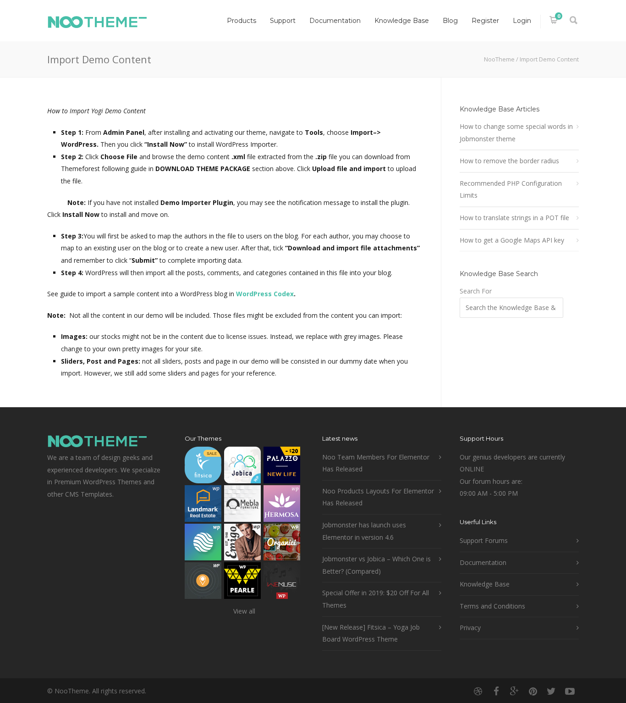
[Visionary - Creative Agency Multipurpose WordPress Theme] (203, 544)
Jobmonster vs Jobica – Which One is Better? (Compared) (376, 565)
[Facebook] (496, 691)
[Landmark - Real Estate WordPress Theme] (203, 505)
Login (522, 21)
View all (244, 611)
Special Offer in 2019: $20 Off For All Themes (375, 598)
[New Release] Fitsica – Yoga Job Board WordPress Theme (371, 633)
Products (241, 21)
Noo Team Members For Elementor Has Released (375, 463)
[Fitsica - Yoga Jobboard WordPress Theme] (203, 467)
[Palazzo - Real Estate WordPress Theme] (282, 467)
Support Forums (484, 540)
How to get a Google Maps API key (512, 240)
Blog (450, 21)
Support (283, 21)
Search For (476, 291)
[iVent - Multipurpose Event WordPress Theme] (203, 582)
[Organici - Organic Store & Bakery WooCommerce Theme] (282, 544)
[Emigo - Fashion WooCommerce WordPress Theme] (242, 544)
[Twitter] (551, 691)
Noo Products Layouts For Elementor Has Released (378, 497)
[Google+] (514, 691)
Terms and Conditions (492, 606)
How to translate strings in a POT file (514, 217)
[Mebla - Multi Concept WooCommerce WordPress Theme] (242, 505)
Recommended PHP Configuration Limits (511, 189)
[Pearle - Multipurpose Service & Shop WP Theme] (242, 582)
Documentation (335, 21)
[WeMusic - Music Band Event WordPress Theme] (282, 582)
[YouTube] (569, 691)
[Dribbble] (478, 691)
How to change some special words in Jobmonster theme (516, 132)
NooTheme (499, 59)
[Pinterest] (533, 691)
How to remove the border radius (509, 160)
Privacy (470, 627)
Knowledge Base (401, 21)
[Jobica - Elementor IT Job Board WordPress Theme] (242, 467)
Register (485, 21)
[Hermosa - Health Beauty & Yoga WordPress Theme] (282, 505)
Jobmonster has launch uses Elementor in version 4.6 (364, 531)
